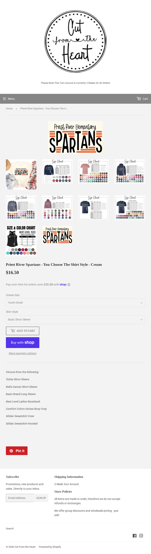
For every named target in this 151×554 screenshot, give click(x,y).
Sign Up (41, 498)
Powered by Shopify (50, 546)
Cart (145, 98)
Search (10, 528)
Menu (11, 98)
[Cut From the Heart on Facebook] (135, 536)
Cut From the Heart (25, 546)
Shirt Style (12, 311)
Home (9, 108)
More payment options (22, 353)
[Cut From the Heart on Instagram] (141, 536)
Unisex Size (12, 295)
